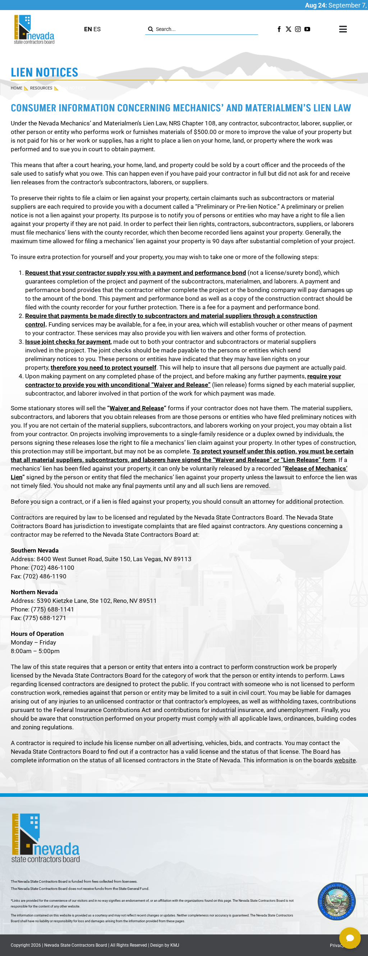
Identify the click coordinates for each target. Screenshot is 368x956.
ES (97, 29)
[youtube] (307, 29)
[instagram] (298, 29)
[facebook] (279, 29)
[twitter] (288, 29)
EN (88, 29)
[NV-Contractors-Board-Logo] (35, 16)
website (345, 760)
